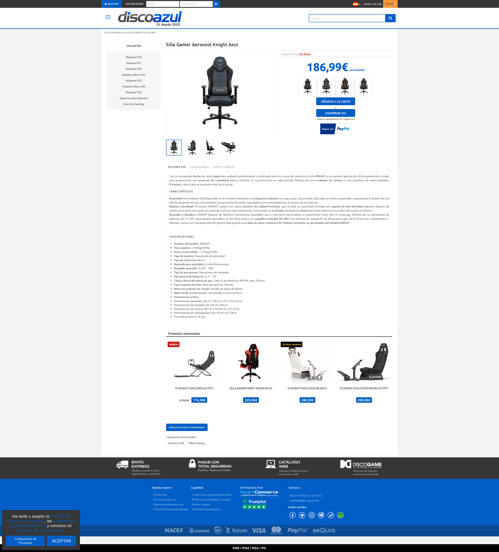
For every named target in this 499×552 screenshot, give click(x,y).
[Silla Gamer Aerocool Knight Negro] (307, 86)
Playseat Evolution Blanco (307, 388)
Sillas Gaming (196, 443)
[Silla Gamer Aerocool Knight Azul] (326, 86)
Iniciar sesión (134, 3)
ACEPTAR (61, 540)
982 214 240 (297, 495)
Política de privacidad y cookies (38, 518)
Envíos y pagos (201, 504)
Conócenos (160, 494)
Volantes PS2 (134, 92)
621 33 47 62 (314, 495)
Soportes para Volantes (134, 98)
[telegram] (322, 517)
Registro (113, 3)
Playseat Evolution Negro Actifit (364, 388)
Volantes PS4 (134, 68)
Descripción (177, 167)
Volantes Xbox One (133, 74)
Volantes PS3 (134, 80)
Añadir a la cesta (335, 101)
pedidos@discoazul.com (304, 500)
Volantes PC (133, 63)
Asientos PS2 (176, 443)
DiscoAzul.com (180, 18)
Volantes (134, 45)
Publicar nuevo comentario (187, 427)
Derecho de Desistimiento (41, 530)
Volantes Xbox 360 (133, 86)
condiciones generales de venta (42, 523)
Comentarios (199, 167)
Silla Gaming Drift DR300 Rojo (251, 388)
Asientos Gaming (133, 104)
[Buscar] (390, 18)
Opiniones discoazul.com (168, 504)
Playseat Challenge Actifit (194, 388)
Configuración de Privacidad (25, 540)
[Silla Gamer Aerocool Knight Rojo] (345, 86)
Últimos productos (164, 499)
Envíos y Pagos (224, 167)
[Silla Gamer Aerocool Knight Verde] (363, 86)
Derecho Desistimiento (206, 509)
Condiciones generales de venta (211, 494)
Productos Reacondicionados (171, 509)
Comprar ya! (335, 113)
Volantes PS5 (134, 57)
